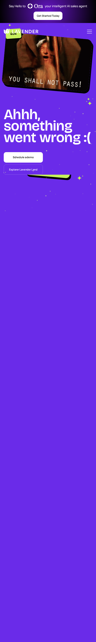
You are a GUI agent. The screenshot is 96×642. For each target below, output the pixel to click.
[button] (89, 31)
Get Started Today (48, 15)
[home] (17, 32)
